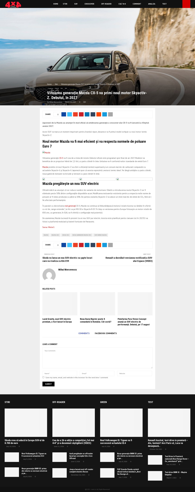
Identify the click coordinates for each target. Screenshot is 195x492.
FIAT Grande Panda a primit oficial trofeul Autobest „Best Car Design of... (128, 471)
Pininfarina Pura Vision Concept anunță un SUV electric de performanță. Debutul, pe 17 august (134, 322)
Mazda (45, 167)
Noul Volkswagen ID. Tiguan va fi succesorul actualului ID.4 (116, 442)
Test (164, 4)
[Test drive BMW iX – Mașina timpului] (155, 476)
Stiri (65, 4)
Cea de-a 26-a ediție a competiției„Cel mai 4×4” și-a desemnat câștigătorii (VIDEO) (73, 442)
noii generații (70, 206)
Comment (137, 4)
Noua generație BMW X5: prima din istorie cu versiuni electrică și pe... (34, 470)
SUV (75, 4)
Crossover (89, 4)
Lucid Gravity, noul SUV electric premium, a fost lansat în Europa (57, 320)
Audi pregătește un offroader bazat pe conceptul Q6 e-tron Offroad (81, 456)
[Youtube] (179, 4)
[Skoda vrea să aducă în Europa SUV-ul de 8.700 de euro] (26, 423)
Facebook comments (106, 333)
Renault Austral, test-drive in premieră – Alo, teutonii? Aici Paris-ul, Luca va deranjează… (168, 443)
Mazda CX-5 (55, 235)
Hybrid (57, 88)
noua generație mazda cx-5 (82, 235)
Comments (84, 333)
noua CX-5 (65, 235)
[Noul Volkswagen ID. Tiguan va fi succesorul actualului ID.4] (12, 457)
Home (55, 4)
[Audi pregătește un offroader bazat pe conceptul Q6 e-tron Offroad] (59, 457)
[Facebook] (176, 4)
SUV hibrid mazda (101, 235)
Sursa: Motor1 (48, 227)
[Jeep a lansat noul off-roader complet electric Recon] (59, 473)
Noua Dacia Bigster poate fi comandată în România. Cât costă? (95, 320)
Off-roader (106, 4)
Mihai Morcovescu (55, 102)
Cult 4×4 (122, 4)
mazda (46, 235)
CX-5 (61, 158)
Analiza (151, 4)
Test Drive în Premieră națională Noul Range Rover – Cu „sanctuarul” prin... (177, 458)
